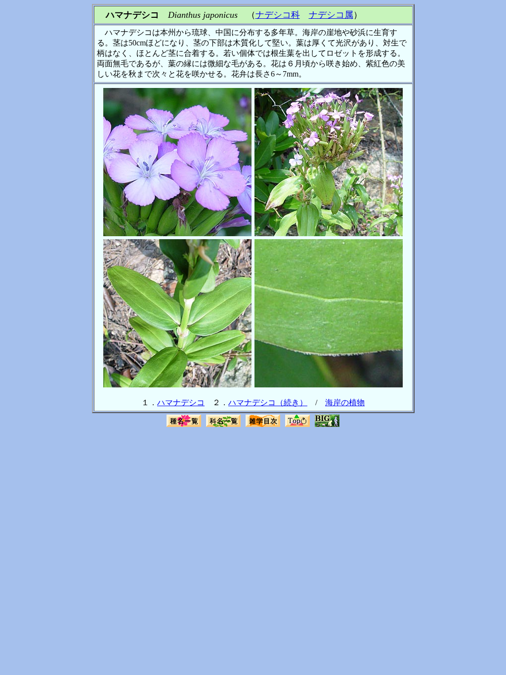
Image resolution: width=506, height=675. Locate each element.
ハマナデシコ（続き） (267, 402)
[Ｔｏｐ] (297, 426)
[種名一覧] (184, 426)
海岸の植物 (345, 402)
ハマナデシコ (181, 402)
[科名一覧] (223, 426)
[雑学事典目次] (263, 426)
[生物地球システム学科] (327, 426)
